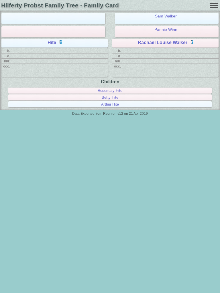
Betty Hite (110, 97)
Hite (52, 42)
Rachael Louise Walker (162, 42)
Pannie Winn (165, 29)
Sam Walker (166, 16)
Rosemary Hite (110, 90)
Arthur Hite (110, 104)
